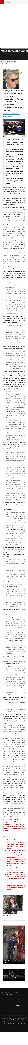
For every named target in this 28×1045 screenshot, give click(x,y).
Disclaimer (18, 997)
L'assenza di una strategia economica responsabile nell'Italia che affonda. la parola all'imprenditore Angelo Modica (16, 885)
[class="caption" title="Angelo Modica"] (11, 79)
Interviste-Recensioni (12, 61)
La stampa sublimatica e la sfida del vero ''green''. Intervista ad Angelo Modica (16, 870)
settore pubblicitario (8, 116)
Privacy (17, 999)
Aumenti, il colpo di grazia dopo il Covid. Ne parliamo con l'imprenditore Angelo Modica (16, 876)
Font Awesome (5, 1027)
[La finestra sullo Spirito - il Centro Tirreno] (8, 2)
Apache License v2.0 (12, 1025)
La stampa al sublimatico (15, 114)
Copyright (18, 1001)
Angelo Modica (6, 114)
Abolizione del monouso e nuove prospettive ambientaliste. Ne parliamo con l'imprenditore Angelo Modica (16, 844)
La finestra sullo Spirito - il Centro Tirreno (11, 1019)
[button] (5, 128)
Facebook (20, 1009)
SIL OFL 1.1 (19, 1027)
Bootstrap (4, 1023)
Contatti (18, 994)
